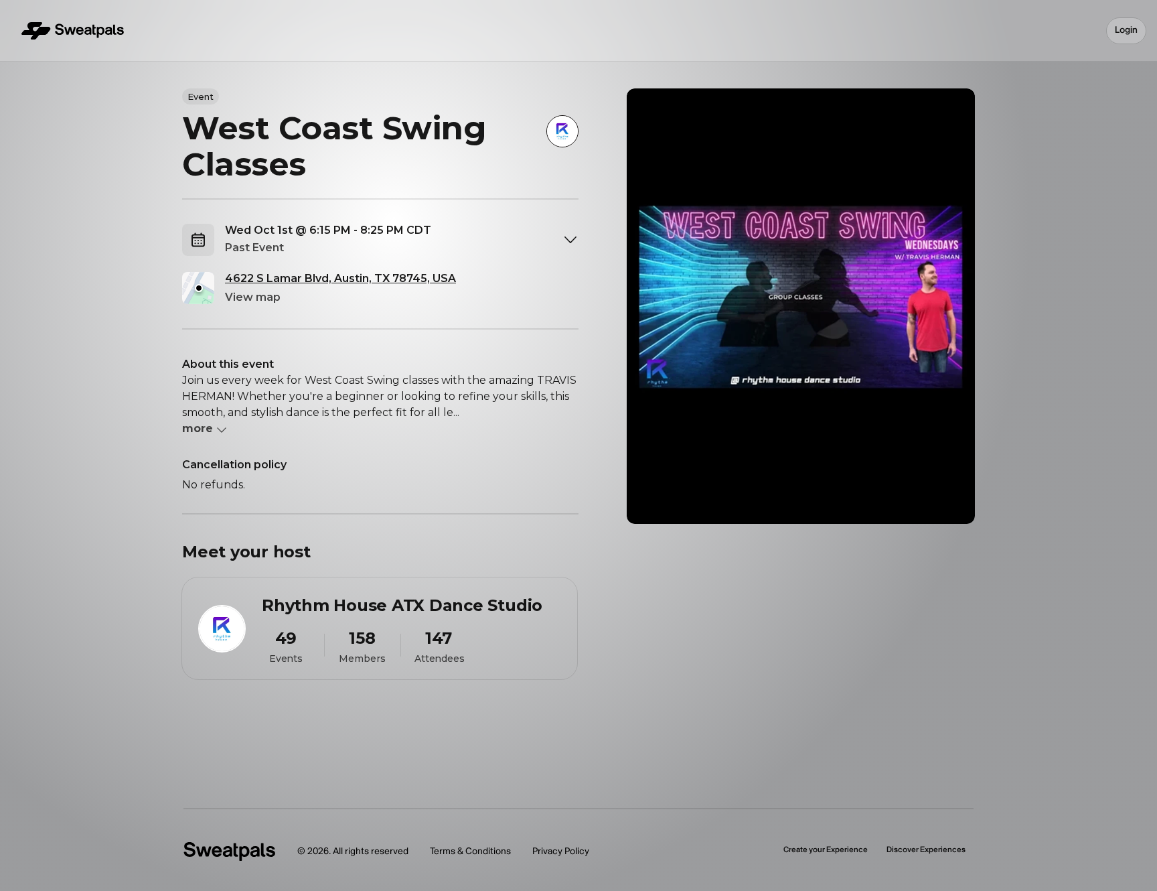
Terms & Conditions (470, 851)
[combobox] (401, 240)
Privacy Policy (560, 851)
